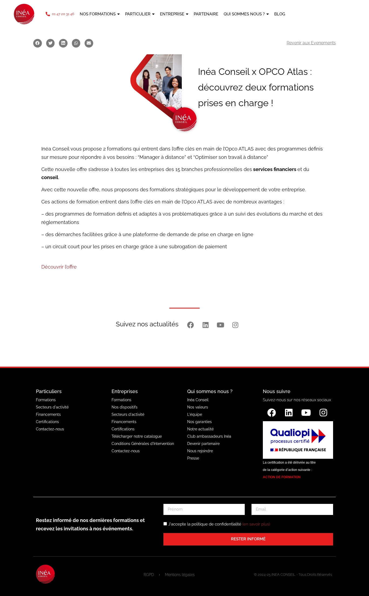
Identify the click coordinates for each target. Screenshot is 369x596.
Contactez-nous (50, 429)
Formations (46, 400)
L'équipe (194, 414)
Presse (193, 458)
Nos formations (98, 14)
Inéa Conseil (198, 400)
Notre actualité (200, 429)
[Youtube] (220, 325)
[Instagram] (235, 325)
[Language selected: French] (289, 14)
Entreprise (172, 14)
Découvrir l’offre (59, 267)
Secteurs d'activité (52, 407)
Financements (48, 414)
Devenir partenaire (203, 443)
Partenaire (206, 14)
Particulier (137, 14)
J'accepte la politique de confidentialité (219, 524)
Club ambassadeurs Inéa (209, 436)
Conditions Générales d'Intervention (143, 443)
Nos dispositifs (124, 407)
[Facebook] (190, 325)
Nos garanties (199, 422)
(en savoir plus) (256, 524)
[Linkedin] (205, 325)
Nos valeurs (197, 407)
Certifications (47, 422)
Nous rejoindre (200, 451)
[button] (37, 43)
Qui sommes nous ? (244, 14)
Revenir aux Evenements (311, 42)
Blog (279, 14)
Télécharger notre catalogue (137, 436)
